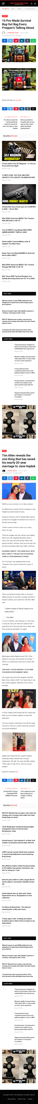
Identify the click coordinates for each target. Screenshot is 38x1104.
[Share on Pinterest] (16, 41)
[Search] (35, 3)
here (16, 772)
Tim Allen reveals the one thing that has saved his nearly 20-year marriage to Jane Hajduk (10, 124)
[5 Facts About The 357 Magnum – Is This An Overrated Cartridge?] (19, 151)
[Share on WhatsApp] (33, 41)
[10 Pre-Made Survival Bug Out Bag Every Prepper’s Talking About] (19, 53)
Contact (30, 1099)
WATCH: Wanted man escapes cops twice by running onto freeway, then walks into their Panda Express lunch (18, 321)
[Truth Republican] (19, 3)
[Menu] (3, 3)
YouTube (18, 100)
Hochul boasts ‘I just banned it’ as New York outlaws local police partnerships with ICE (24, 383)
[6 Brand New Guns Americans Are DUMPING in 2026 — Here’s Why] (19, 194)
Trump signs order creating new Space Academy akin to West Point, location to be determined (18, 921)
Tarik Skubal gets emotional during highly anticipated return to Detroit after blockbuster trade (18, 829)
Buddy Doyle (12, 470)
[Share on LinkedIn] (22, 41)
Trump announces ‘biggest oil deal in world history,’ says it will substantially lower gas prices (25, 347)
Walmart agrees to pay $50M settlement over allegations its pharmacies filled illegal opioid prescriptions (17, 302)
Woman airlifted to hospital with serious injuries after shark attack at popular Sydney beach (27, 124)
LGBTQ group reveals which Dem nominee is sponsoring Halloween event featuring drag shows (18, 854)
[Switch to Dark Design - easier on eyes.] (31, 4)
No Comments (8, 35)
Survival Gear (13, 33)
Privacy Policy (12, 1099)
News (4, 450)
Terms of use (21, 1099)
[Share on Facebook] (4, 41)
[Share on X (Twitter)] (10, 41)
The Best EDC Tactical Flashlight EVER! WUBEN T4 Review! (10, 793)
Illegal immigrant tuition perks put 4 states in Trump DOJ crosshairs (24, 395)
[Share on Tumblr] (27, 41)
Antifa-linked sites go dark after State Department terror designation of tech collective (17, 895)
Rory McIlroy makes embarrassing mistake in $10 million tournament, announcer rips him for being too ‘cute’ (18, 868)
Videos (5, 16)
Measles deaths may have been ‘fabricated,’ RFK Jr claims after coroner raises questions (24, 359)
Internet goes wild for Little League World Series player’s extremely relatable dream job (18, 882)
